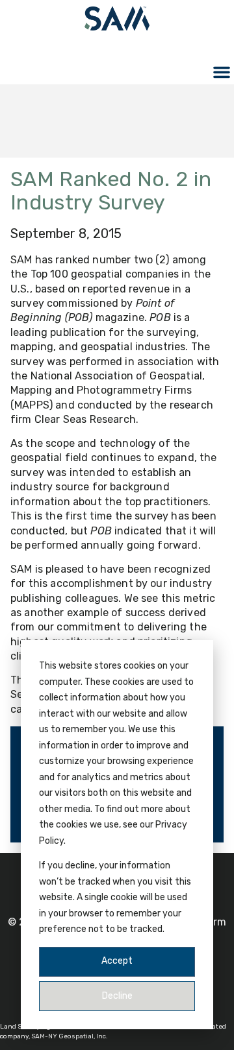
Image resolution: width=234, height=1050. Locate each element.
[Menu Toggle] (222, 72)
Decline (117, 995)
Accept (117, 960)
